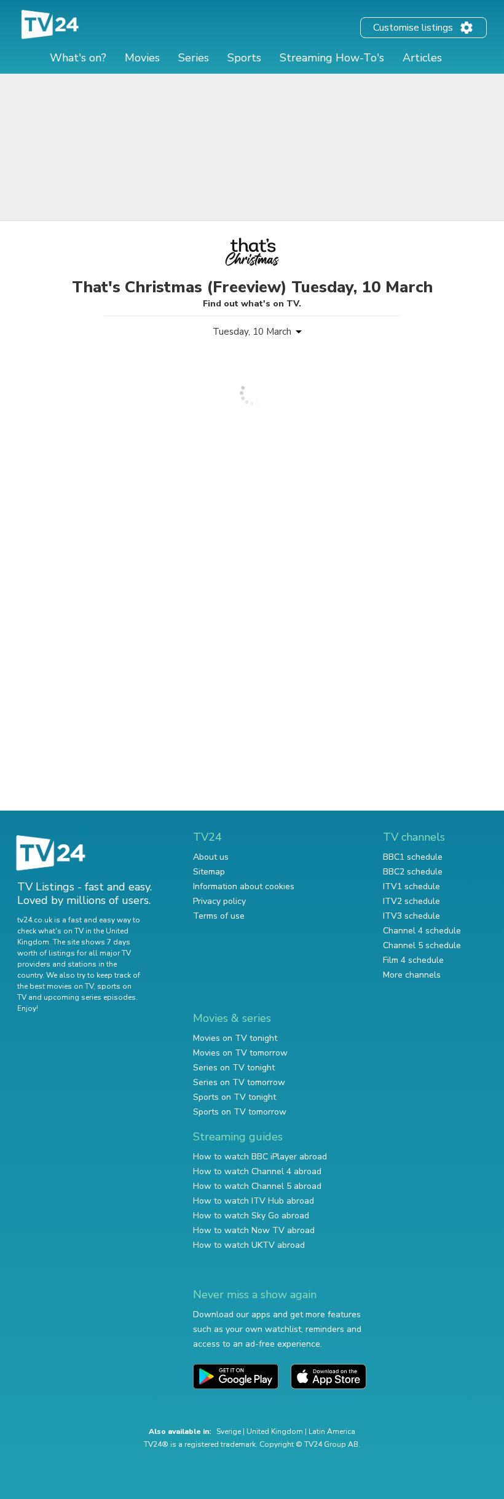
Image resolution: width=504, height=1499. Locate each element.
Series (193, 57)
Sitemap (209, 872)
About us (211, 857)
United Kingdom (274, 1431)
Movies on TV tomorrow (240, 1053)
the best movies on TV (55, 986)
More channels (412, 975)
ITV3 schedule (411, 916)
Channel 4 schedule (422, 930)
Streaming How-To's (332, 57)
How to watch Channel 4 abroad (257, 1171)
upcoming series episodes (90, 997)
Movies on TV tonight (235, 1038)
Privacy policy (219, 901)
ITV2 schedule (411, 901)
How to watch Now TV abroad (254, 1230)
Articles (422, 57)
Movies (142, 57)
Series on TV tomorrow (239, 1082)
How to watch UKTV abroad (249, 1245)
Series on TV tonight (234, 1067)
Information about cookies (243, 886)
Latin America (332, 1431)
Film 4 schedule (413, 960)
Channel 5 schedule (422, 945)
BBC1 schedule (413, 857)
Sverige (228, 1431)
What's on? (78, 57)
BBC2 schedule (413, 872)
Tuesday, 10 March (252, 331)
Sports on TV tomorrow (239, 1112)
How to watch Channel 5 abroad (257, 1186)
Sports (244, 57)
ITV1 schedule (411, 886)
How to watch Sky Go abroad (251, 1215)
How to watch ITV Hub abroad (253, 1201)
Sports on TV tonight (234, 1097)
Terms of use (219, 916)
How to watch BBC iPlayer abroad (260, 1156)
